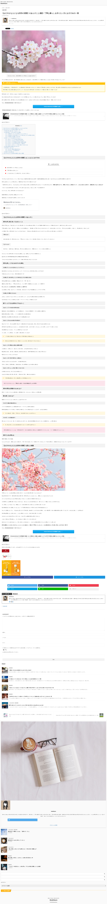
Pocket (12, 28)
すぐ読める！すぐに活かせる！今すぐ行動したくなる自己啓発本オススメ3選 (25, 679)
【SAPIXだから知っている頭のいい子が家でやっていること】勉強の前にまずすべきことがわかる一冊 (30, 696)
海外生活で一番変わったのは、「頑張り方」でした (18, 831)
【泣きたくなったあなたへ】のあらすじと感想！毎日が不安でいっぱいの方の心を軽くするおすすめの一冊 (31, 687)
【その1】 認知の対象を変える (12, 149)
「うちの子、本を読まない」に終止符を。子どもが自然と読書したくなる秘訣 (24, 866)
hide (21, 125)
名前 (3, 632)
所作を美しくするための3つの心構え (12, 132)
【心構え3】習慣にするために (12, 136)
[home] (12, 23)
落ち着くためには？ (9, 147)
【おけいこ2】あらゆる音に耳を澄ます (14, 140)
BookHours (4, 3)
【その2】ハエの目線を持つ (12, 150)
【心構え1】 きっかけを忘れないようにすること (16, 133)
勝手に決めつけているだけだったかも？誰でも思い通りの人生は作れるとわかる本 (26, 705)
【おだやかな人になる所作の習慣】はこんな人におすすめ (15, 128)
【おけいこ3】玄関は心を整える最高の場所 (15, 142)
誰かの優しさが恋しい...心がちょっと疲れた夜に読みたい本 (20, 857)
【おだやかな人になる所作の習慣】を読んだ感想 (13, 153)
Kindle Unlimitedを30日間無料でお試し (52, 106)
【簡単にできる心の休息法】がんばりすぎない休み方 (20, 670)
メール (4, 637)
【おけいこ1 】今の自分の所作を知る (14, 139)
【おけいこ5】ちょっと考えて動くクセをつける (16, 145)
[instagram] (11, 23)
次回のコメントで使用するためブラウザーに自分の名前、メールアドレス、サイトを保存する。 (22, 647)
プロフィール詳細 (53, 825)
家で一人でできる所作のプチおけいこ (12, 138)
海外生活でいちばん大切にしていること (16, 840)
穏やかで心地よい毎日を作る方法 (53, 898)
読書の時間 (5, 606)
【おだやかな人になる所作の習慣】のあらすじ (13, 129)
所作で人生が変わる (9, 152)
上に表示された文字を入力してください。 (10, 652)
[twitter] (10, 23)
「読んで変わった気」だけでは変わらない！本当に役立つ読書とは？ (22, 849)
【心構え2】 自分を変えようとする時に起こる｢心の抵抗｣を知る (20, 135)
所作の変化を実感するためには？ (12, 146)
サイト (3, 642)
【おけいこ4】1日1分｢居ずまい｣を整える (15, 143)
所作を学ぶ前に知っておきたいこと (12, 131)
